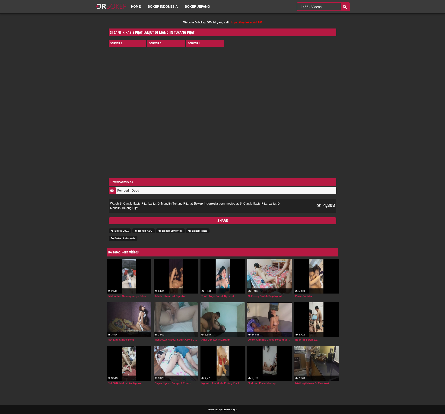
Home (136, 6)
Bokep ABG (145, 230)
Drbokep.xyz (229, 409)
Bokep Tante (199, 230)
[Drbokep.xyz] (111, 9)
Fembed (123, 190)
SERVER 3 (155, 43)
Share (222, 220)
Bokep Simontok (171, 230)
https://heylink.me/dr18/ (246, 22)
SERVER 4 (194, 43)
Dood (135, 190)
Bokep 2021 (121, 230)
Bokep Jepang (197, 6)
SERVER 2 (116, 43)
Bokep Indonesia (163, 6)
